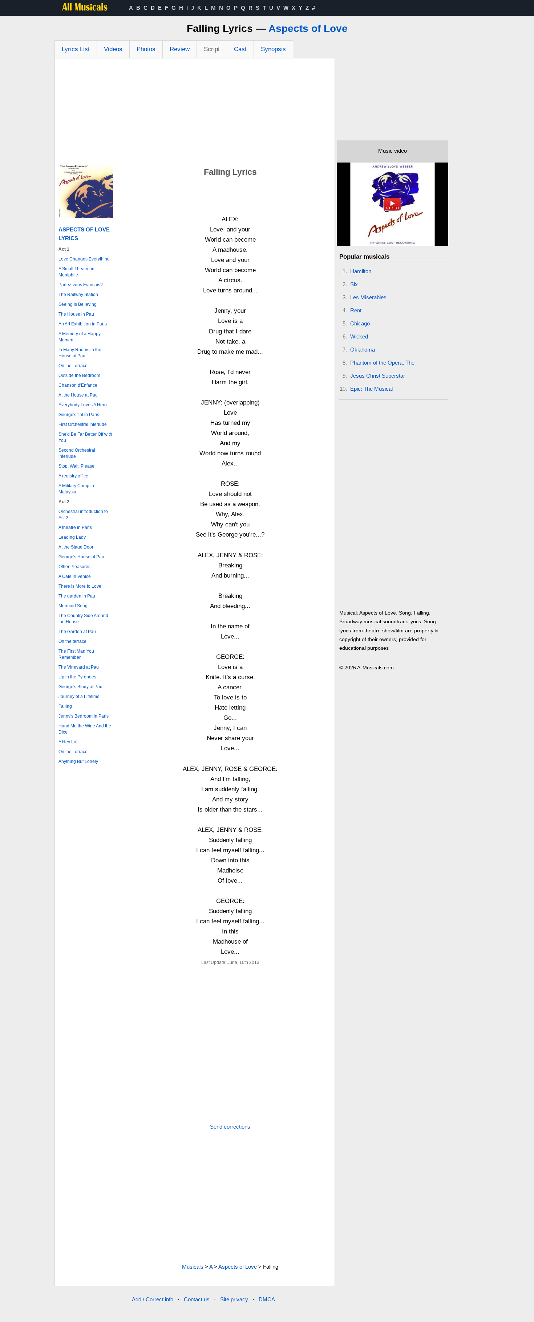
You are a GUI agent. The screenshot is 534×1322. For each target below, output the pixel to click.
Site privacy (234, 1299)
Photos (146, 49)
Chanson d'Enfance (77, 385)
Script (212, 49)
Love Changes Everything (84, 259)
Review (180, 49)
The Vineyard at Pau (78, 667)
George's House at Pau (81, 556)
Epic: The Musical (371, 389)
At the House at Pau (78, 395)
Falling (65, 706)
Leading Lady (72, 537)
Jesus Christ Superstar (377, 376)
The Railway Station (78, 294)
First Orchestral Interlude (82, 424)
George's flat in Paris (78, 414)
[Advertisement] (194, 113)
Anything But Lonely (78, 761)
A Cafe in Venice (74, 576)
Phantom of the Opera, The (382, 363)
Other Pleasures (74, 566)
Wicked (359, 336)
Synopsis (273, 49)
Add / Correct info (152, 1299)
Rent (355, 310)
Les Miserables (368, 297)
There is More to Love (79, 586)
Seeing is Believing (77, 304)
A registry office (73, 476)
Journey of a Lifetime (79, 696)
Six (354, 284)
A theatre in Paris (75, 527)
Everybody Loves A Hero (82, 404)
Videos (113, 49)
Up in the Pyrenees (77, 677)
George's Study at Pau (80, 686)
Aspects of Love (308, 28)
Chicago (360, 323)
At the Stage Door (75, 547)
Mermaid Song (73, 605)
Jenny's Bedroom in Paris (83, 716)
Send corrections (230, 1127)
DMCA (267, 1299)
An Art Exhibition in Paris (82, 324)
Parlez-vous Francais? (80, 284)
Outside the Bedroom (79, 375)
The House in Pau (76, 314)
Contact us (197, 1299)
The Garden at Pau (77, 631)
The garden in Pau (76, 596)
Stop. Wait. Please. (77, 466)
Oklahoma (362, 349)
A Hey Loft (68, 741)
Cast (240, 49)
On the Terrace (73, 365)
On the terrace (72, 641)
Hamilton (360, 271)
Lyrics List (76, 49)
